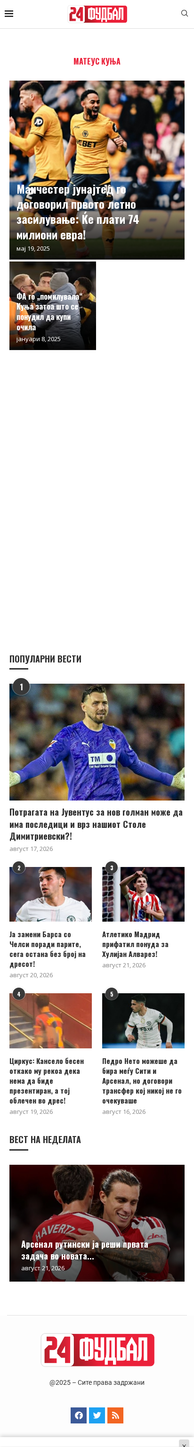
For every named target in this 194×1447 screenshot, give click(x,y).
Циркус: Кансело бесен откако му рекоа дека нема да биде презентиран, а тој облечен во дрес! (46, 1080)
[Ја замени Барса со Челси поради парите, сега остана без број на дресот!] (50, 894)
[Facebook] (79, 1415)
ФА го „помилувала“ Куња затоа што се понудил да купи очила (49, 312)
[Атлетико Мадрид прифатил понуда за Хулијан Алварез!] (143, 894)
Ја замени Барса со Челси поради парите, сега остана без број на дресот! (47, 949)
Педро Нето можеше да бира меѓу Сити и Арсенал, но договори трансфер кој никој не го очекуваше (142, 1080)
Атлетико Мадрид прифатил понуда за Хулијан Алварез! (135, 944)
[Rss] (115, 1415)
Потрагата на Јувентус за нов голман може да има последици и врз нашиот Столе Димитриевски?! (96, 824)
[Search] (184, 14)
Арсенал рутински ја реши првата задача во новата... (84, 1249)
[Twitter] (97, 1415)
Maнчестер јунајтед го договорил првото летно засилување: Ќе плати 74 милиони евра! (77, 211)
